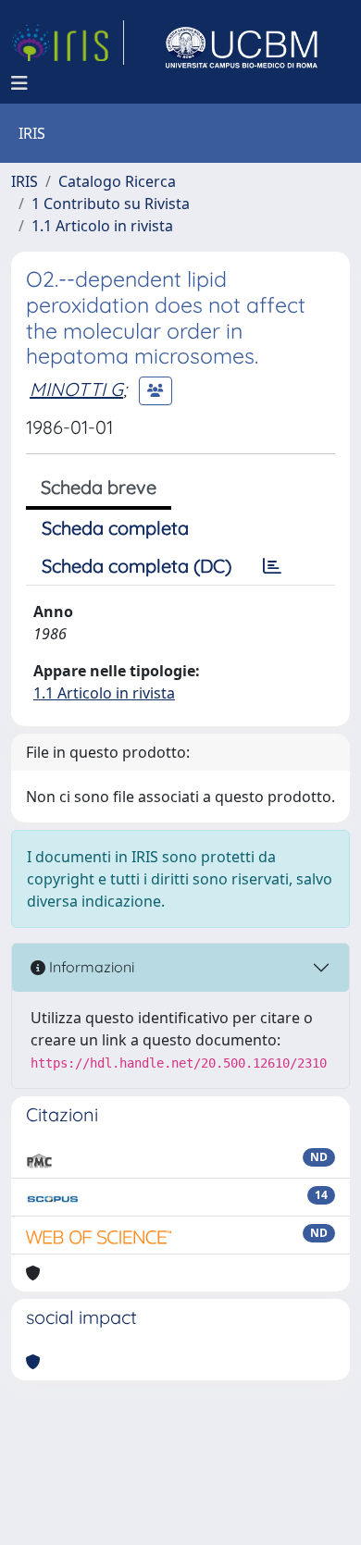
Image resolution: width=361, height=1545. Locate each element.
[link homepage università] (241, 42)
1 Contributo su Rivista (110, 203)
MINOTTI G (76, 389)
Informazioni (89, 967)
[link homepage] (67, 42)
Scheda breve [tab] (98, 487)
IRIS (24, 181)
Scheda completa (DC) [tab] (136, 565)
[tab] (272, 566)
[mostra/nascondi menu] (19, 83)
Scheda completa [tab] (115, 527)
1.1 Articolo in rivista (102, 226)
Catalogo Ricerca (117, 181)
